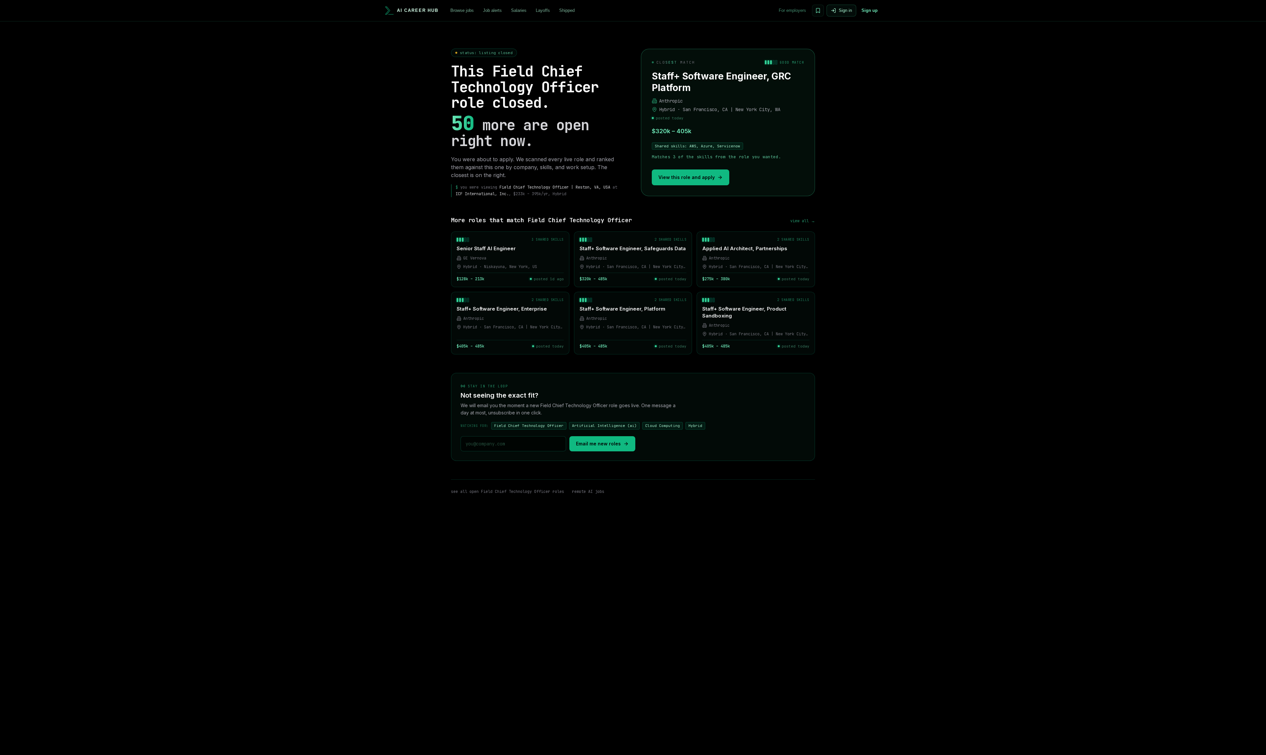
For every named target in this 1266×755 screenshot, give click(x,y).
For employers (792, 10)
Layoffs (543, 10)
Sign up (869, 10)
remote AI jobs (588, 491)
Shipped (567, 10)
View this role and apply (686, 177)
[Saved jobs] (818, 10)
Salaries (519, 10)
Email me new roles (598, 443)
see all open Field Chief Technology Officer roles (507, 491)
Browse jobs (462, 10)
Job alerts (492, 10)
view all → (802, 221)
